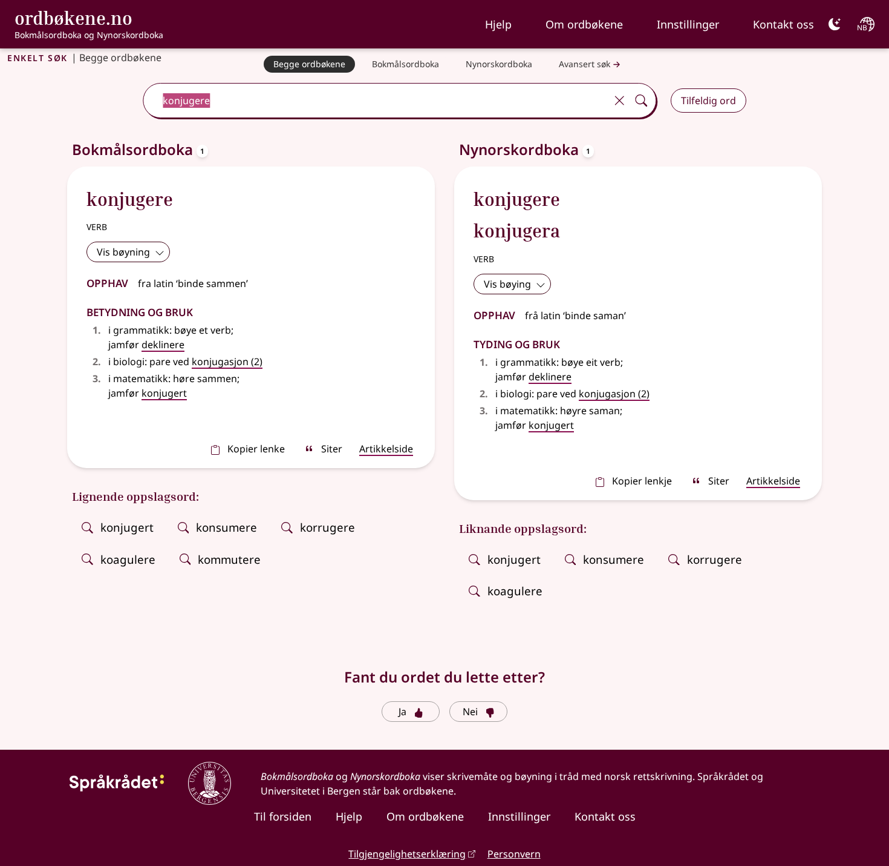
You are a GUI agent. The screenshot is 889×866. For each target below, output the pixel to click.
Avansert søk (584, 64)
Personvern (514, 854)
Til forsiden (282, 816)
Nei (470, 711)
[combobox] (375, 100)
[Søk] (641, 100)
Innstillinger (688, 24)
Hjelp (498, 24)
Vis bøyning (123, 252)
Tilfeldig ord (708, 100)
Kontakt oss (783, 24)
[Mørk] (835, 24)
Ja (402, 711)
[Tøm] (619, 100)
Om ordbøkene (584, 24)
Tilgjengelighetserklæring (407, 854)
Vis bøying (507, 284)
